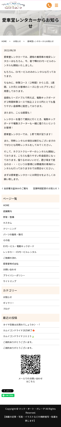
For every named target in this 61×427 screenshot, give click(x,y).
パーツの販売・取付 (13, 234)
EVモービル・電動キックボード (18, 246)
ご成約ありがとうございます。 (18, 342)
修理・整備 (8, 216)
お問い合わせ (9, 269)
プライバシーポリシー (14, 275)
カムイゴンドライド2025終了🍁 (19, 330)
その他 (6, 240)
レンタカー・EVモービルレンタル (19, 251)
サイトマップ (9, 281)
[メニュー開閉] (56, 5)
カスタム (7, 222)
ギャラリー (8, 302)
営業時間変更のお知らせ (45, 188)
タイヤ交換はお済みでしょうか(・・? (21, 324)
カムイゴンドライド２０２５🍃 (18, 336)
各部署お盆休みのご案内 (16, 188)
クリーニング (9, 228)
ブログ (6, 308)
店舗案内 (7, 211)
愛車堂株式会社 (10, 263)
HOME (4, 41)
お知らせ (17, 41)
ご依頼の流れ (9, 257)
